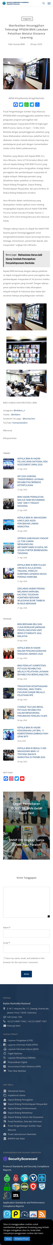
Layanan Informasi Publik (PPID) (23, 1044)
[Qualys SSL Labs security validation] (33, 1187)
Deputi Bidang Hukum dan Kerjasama (25, 1117)
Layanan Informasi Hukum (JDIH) (23, 1049)
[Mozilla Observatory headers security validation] (16, 1195)
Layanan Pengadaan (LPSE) (20, 1040)
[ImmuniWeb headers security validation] (7, 1195)
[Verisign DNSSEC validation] (33, 1178)
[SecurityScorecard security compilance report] (20, 1158)
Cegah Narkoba (15, 1053)
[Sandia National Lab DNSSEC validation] (42, 1178)
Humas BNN (19, 44)
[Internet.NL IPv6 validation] (25, 1178)
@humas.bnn (29, 418)
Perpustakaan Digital (17, 1062)
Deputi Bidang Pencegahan (20, 1099)
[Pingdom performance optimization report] (16, 1214)
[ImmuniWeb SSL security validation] (16, 1187)
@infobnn (15, 414)
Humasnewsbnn (20, 422)
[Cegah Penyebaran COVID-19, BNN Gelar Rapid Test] (26, 809)
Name (6, 927)
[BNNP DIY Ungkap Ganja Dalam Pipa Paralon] (26, 843)
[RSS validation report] (42, 1214)
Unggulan (27, 18)
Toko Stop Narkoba (17, 1070)
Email (6, 942)
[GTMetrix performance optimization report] (7, 1214)
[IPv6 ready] (7, 1178)
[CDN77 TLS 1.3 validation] (7, 1187)
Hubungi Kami (13, 1025)
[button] (49, 3)
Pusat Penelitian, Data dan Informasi (25, 1121)
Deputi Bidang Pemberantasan (22, 1108)
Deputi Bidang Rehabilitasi (20, 1112)
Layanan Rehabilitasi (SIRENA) (21, 1057)
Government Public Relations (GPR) (24, 1066)
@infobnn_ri (19, 410)
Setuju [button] (8, 1239)
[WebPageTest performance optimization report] (25, 1214)
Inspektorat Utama (16, 1095)
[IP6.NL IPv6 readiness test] (16, 1178)
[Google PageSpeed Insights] (33, 1214)
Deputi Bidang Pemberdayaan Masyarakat (27, 1104)
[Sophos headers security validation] (42, 1187)
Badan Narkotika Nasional (16, 1003)
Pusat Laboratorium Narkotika (22, 1134)
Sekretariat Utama (16, 1091)
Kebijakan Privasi (21, 1239)
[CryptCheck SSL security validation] (25, 1187)
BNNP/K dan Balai (16, 1138)
